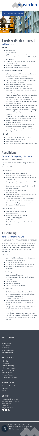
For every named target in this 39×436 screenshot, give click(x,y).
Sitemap (27, 429)
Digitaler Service (7, 372)
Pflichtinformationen (16, 429)
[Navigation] (5, 5)
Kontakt (4, 390)
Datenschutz (27, 427)
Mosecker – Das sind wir (9, 386)
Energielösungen (7, 343)
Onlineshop (5, 361)
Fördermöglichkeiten (8, 350)
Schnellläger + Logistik (8, 368)
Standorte (5, 388)
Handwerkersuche (7, 352)
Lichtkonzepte (6, 348)
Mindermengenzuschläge (9, 377)
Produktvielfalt (6, 363)
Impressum (10, 427)
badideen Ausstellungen (9, 370)
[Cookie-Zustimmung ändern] (5, 428)
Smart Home (6, 345)
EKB (20, 427)
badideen (4, 341)
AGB (16, 427)
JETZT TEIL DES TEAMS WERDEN (13, 13)
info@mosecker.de (7, 408)
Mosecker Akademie (8, 375)
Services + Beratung (8, 365)
